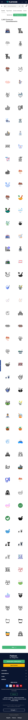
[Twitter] (10, 686)
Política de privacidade (19, 697)
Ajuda (3, 676)
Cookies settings (14, 700)
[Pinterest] (14, 686)
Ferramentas (5, 673)
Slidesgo (20, 717)
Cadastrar (14, 694)
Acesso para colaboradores (14, 661)
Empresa (3, 679)
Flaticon (14, 717)
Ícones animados (17, 10)
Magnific (8, 717)
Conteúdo (4, 670)
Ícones (3, 10)
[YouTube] (21, 686)
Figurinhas (9, 10)
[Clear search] (19, 6)
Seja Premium (14, 665)
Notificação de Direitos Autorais (19, 699)
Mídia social (14, 682)
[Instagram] (17, 686)
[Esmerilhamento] (8, 287)
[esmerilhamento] (8, 31)
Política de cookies (7, 699)
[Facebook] (7, 686)
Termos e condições (8, 697)
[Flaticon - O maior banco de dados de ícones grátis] (12, 2)
